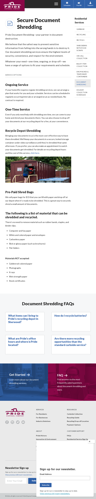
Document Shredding (81, 83)
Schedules (67, 5)
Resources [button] (72, 410)
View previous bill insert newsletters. (18, 475)
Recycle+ (81, 40)
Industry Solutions (43, 421)
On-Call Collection (82, 57)
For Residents (41, 414)
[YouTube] (23, 423)
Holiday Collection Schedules (82, 92)
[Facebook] (8, 423)
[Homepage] (12, 5)
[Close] (91, 441)
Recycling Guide (73, 418)
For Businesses (42, 418)
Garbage (81, 29)
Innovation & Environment (46, 439)
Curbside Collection (75, 414)
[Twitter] (18, 423)
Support (90, 5)
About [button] (39, 431)
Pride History (41, 436)
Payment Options (74, 425)
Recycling (81, 35)
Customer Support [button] (75, 431)
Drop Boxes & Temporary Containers (83, 74)
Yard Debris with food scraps (82, 48)
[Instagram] (13, 423)
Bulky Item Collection (82, 65)
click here (34, 153)
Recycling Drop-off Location (78, 421)
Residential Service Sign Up (77, 439)
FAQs (69, 436)
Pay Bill (79, 5)
